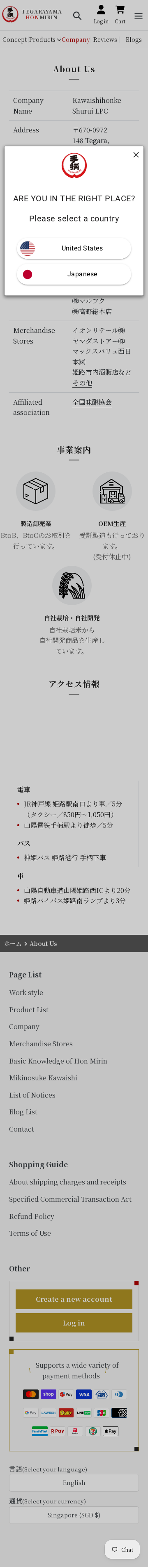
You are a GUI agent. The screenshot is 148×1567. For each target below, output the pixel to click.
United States (82, 249)
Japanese (82, 274)
